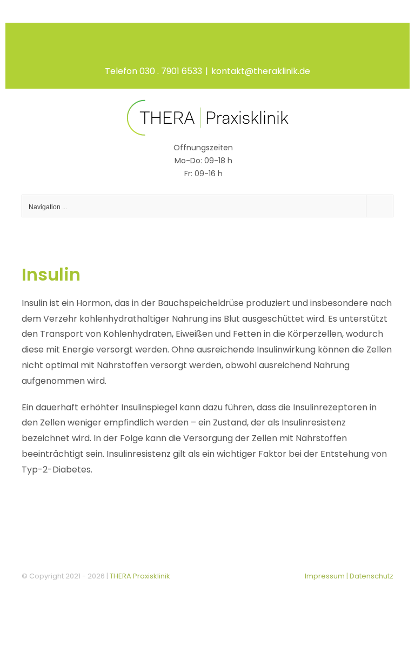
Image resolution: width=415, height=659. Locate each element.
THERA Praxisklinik (140, 576)
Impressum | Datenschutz (349, 576)
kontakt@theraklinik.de (260, 71)
